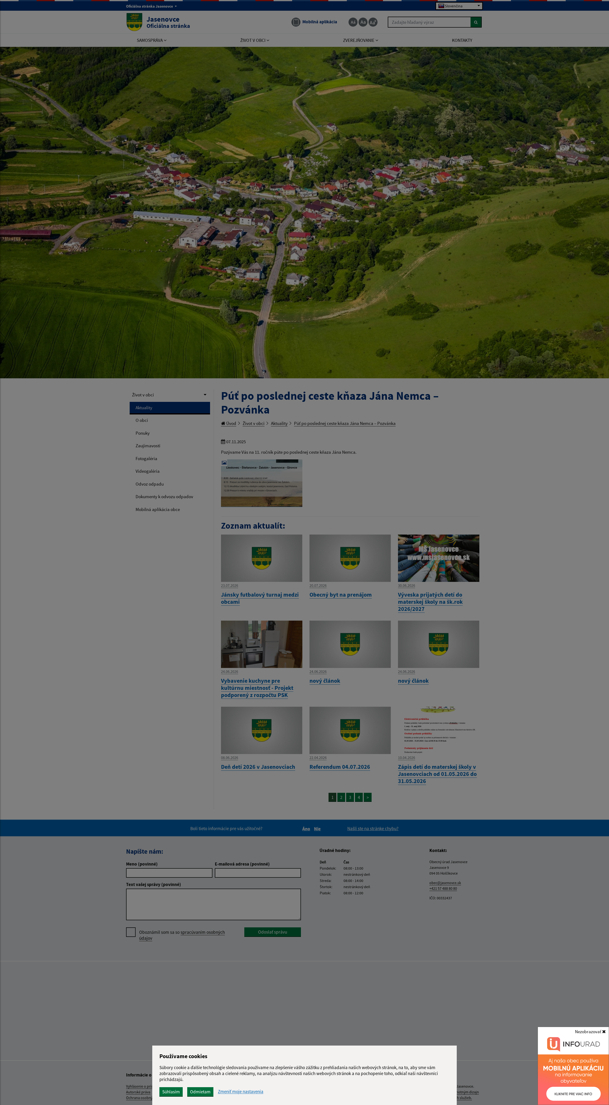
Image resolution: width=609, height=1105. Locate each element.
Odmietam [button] (200, 1092)
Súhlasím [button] (171, 1092)
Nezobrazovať (588, 1031)
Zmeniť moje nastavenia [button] (240, 1091)
